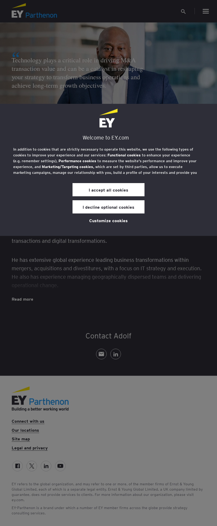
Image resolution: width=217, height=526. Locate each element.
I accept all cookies (108, 190)
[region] (108, 170)
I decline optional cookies (108, 207)
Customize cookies (108, 220)
